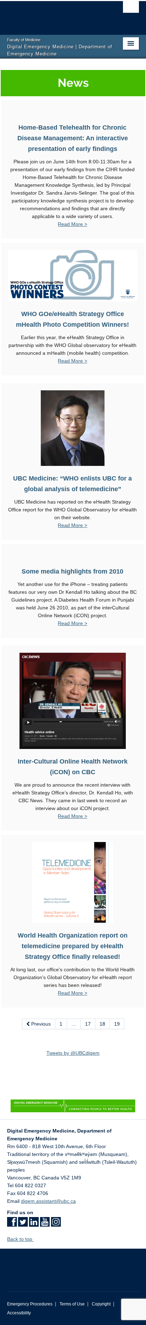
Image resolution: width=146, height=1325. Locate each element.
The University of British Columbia (53, 14)
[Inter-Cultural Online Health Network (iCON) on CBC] (72, 701)
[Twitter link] (23, 1224)
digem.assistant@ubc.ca (48, 1201)
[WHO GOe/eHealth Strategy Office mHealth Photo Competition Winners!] (72, 275)
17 (88, 1024)
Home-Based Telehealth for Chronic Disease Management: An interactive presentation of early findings (72, 138)
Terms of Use (72, 1304)
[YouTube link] (45, 1224)
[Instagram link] (56, 1224)
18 (102, 1024)
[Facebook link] (12, 1224)
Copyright (101, 1304)
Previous (40, 1024)
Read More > (72, 224)
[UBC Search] (131, 9)
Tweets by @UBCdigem (73, 1053)
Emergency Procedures (29, 1304)
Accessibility (19, 1312)
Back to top (20, 1239)
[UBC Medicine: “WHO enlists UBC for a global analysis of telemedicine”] (73, 428)
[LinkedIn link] (34, 1224)
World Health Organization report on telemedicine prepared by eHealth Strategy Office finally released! (73, 946)
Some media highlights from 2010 (72, 571)
